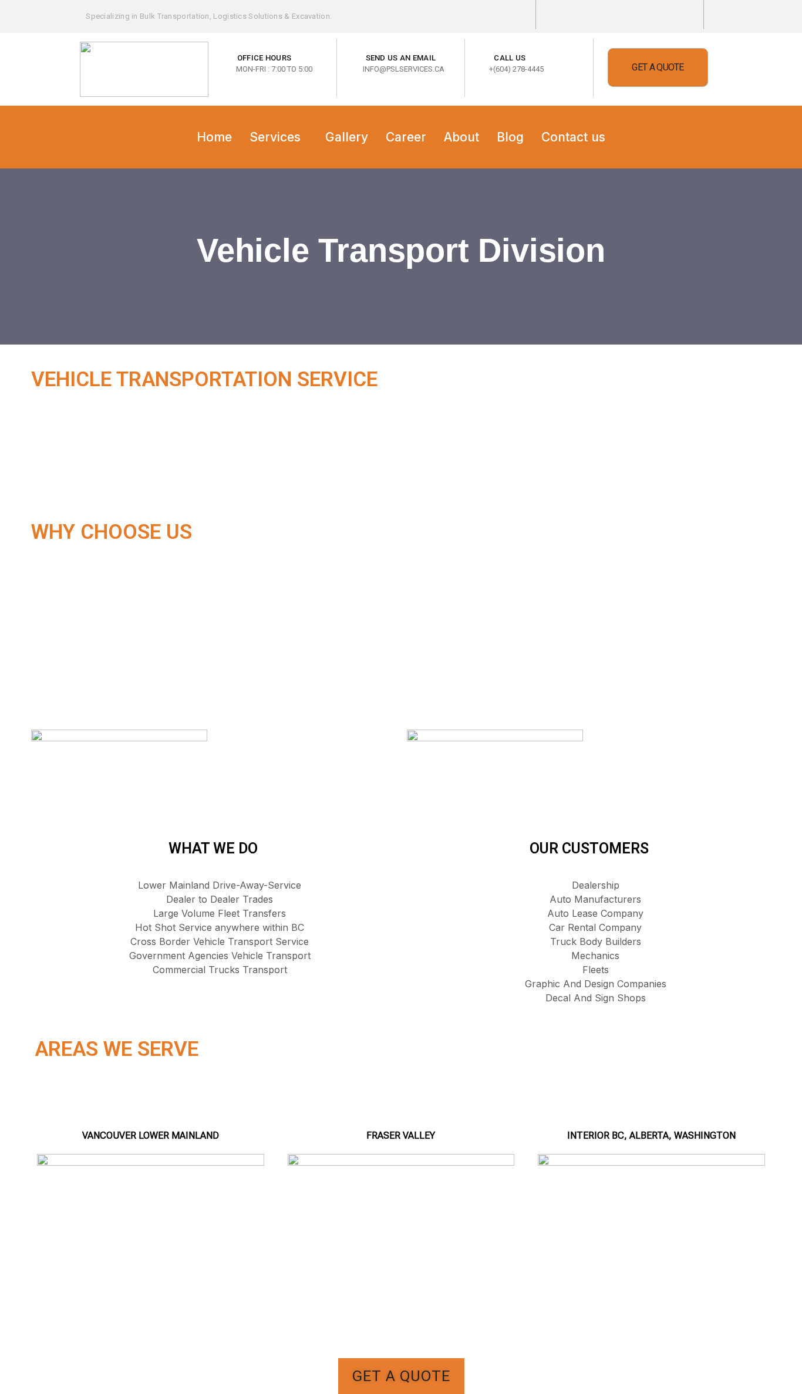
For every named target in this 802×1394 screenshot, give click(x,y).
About (461, 137)
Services (275, 137)
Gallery (346, 137)
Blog (510, 137)
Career (406, 137)
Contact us (573, 137)
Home (214, 137)
